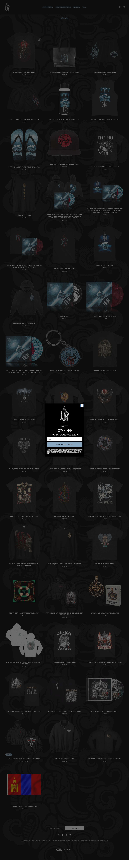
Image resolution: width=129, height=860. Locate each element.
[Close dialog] (82, 405)
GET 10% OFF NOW (64, 444)
